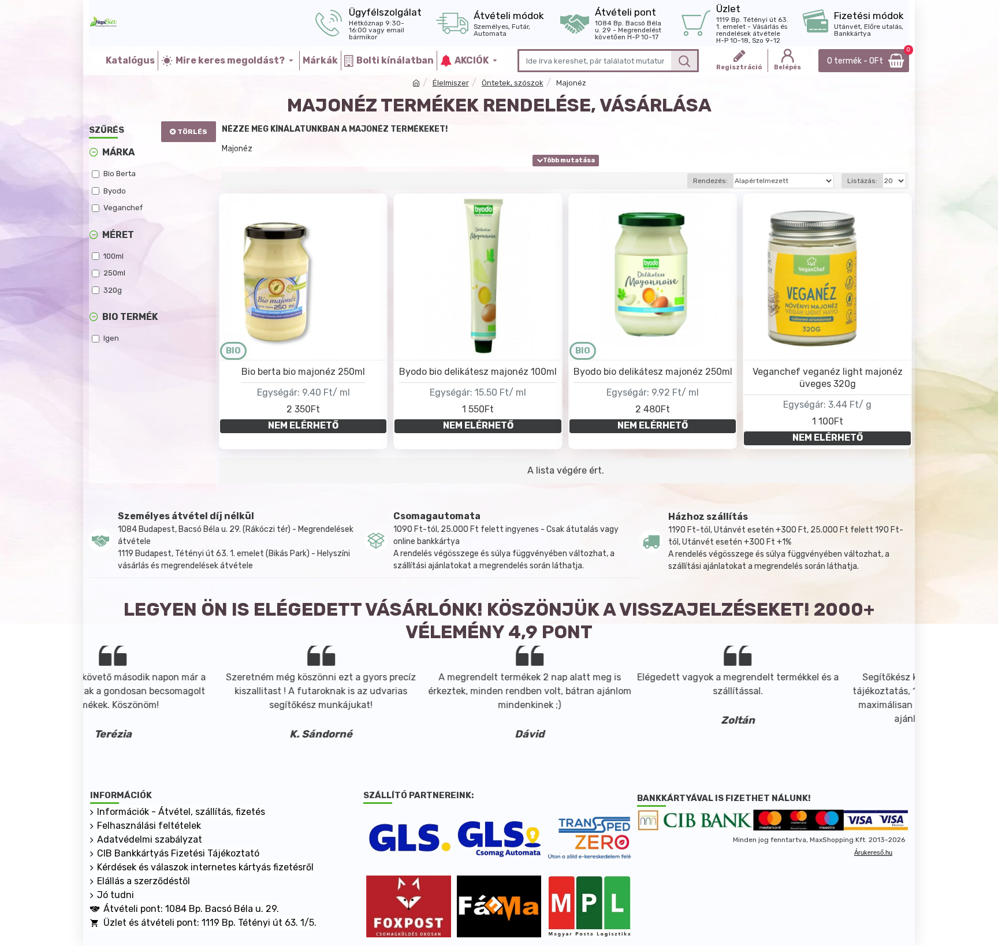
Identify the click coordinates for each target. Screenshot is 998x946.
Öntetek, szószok (512, 83)
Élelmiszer (451, 83)
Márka (118, 152)
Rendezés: (710, 181)
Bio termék (130, 316)
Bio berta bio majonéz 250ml (303, 371)
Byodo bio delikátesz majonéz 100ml (478, 371)
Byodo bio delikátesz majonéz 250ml (653, 371)
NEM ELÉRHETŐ (303, 425)
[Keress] (684, 60)
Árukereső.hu (873, 852)
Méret (118, 234)
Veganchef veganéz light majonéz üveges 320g (828, 377)
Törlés (192, 132)
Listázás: (862, 181)
